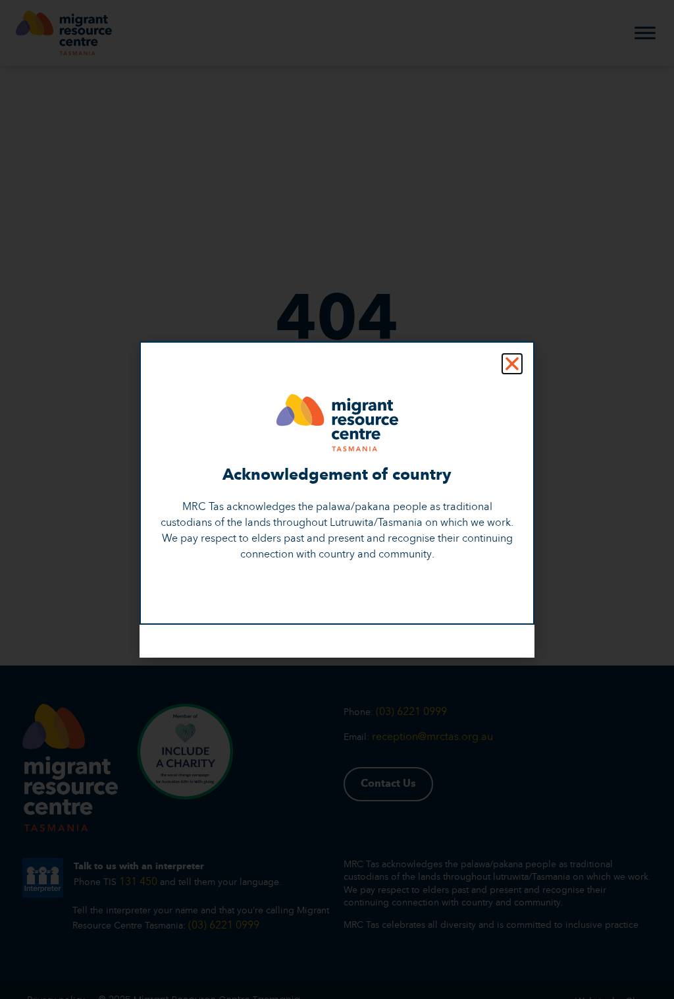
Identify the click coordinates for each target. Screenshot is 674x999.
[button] (512, 364)
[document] (337, 499)
